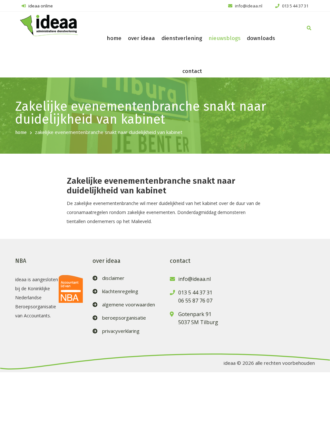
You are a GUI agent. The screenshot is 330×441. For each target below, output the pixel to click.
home (114, 38)
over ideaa (141, 38)
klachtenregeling (120, 291)
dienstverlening (181, 38)
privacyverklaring (121, 331)
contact (192, 71)
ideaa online (40, 6)
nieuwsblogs (224, 38)
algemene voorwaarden (128, 305)
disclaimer (113, 278)
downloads (261, 38)
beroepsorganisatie (124, 318)
